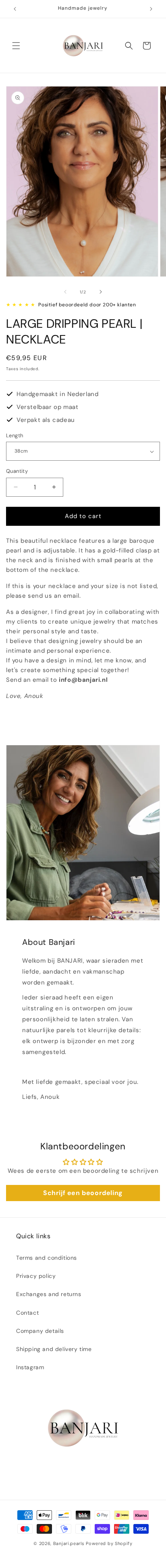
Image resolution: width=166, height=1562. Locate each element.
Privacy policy (36, 1276)
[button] (16, 46)
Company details (40, 1330)
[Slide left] (65, 292)
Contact (27, 1312)
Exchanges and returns (48, 1294)
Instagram (30, 1367)
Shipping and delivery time (54, 1349)
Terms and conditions (46, 1257)
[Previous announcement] (15, 9)
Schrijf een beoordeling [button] (83, 1193)
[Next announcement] (151, 9)
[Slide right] (101, 292)
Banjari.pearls (69, 1543)
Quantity (17, 471)
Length (14, 435)
